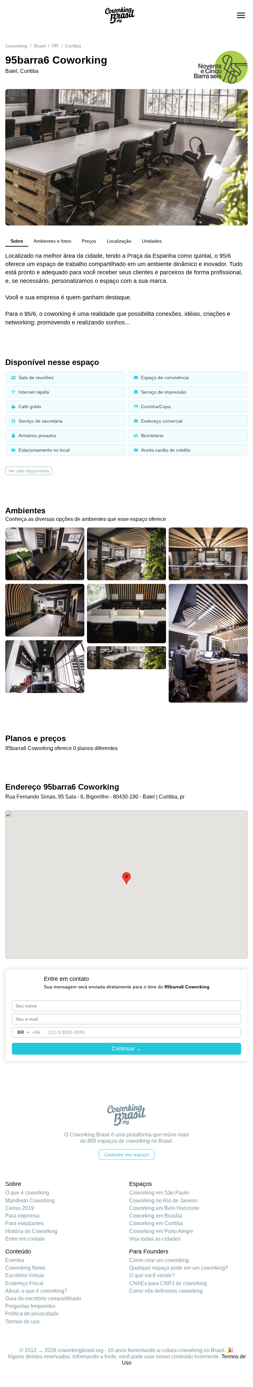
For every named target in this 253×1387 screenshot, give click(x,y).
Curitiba (73, 45)
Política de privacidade (32, 1313)
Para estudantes (24, 1223)
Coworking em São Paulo (159, 1192)
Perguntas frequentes (30, 1306)
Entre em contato (25, 1239)
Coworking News (25, 1268)
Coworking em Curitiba (156, 1223)
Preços (89, 241)
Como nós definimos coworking (166, 1291)
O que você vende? (152, 1275)
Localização (119, 241)
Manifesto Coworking (30, 1200)
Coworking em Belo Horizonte (164, 1208)
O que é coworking (27, 1192)
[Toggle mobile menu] (241, 15)
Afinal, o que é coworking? (36, 1291)
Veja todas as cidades (155, 1239)
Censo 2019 (19, 1208)
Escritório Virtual (24, 1275)
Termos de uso (22, 1321)
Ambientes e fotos (52, 241)
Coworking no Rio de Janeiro (163, 1200)
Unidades (152, 241)
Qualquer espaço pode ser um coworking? (178, 1268)
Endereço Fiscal (24, 1283)
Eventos (14, 1260)
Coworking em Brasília (155, 1216)
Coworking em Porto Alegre (161, 1231)
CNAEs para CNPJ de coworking (168, 1283)
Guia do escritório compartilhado (43, 1298)
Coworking (16, 45)
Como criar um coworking (159, 1260)
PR (55, 45)
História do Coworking (31, 1231)
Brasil (39, 45)
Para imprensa (22, 1216)
